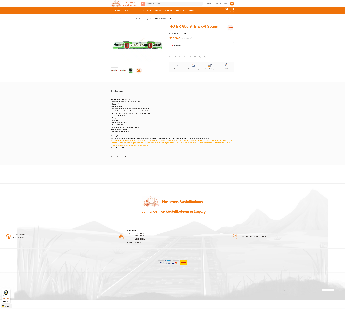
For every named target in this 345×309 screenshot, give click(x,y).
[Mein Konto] (232, 3)
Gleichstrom (123, 19)
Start (112, 19)
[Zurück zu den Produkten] (231, 19)
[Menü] (9, 290)
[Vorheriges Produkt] (228, 19)
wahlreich (32, 290)
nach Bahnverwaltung (141, 19)
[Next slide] (162, 44)
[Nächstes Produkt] (233, 19)
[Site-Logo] (123, 3)
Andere (152, 19)
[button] (170, 56)
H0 (117, 19)
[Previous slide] (113, 44)
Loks (130, 19)
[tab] (117, 91)
